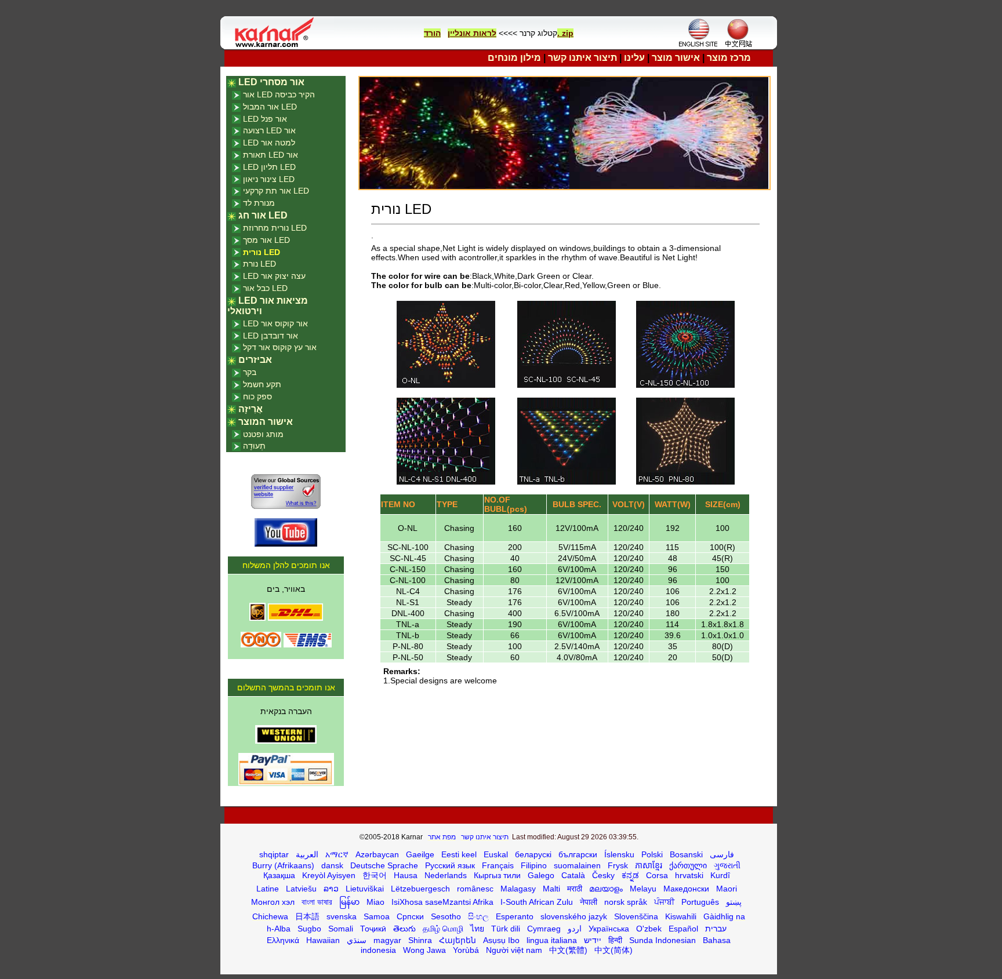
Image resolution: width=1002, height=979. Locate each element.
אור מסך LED (266, 240)
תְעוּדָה (254, 445)
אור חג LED (263, 215)
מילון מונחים (514, 58)
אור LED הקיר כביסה (279, 94)
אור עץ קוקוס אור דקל (280, 347)
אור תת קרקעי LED (276, 190)
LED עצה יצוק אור (274, 276)
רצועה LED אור (269, 130)
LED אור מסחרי (271, 82)
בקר (249, 372)
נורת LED (259, 263)
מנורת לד (259, 203)
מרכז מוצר (729, 58)
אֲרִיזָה (250, 409)
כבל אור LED (265, 288)
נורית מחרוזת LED (275, 227)
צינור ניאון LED (269, 179)
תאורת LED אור (270, 154)
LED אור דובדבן (270, 335)
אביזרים (255, 360)
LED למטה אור (269, 142)
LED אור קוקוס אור (275, 323)
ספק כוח (257, 396)
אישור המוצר (265, 422)
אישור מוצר (676, 58)
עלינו (634, 58)
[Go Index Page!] (277, 46)
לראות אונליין (472, 33)
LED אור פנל (265, 118)
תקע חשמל (262, 384)
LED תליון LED (269, 167)
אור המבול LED (270, 106)
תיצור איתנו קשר (582, 58)
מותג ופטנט (263, 434)
